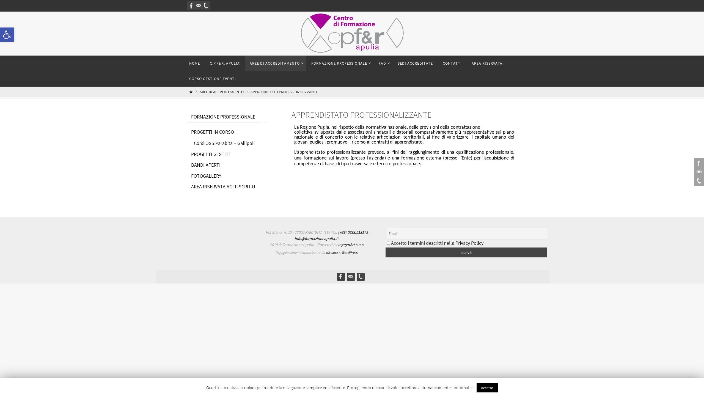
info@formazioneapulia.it (317, 238)
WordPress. (350, 252)
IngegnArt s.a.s (350, 244)
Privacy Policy (469, 243)
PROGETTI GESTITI (210, 154)
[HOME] (191, 92)
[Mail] (198, 5)
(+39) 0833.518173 (353, 232)
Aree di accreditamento (222, 92)
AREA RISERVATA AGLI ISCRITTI (223, 186)
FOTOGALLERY (206, 176)
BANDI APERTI (206, 165)
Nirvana (332, 252)
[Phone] (205, 5)
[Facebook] (191, 5)
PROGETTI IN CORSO (212, 132)
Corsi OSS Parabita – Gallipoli (224, 143)
